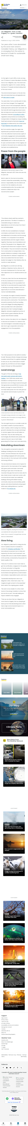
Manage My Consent (6, 1027)
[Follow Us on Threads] (17, 1068)
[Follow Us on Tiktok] (14, 1068)
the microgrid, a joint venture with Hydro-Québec (11, 376)
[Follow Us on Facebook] (3, 1068)
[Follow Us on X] (21, 1068)
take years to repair (8, 97)
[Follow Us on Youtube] (10, 1068)
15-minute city (11, 488)
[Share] (2, 37)
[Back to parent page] (4, 6)
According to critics (18, 114)
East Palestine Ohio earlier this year (12, 126)
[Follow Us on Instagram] (7, 1068)
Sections (22, 7)
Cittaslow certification (14, 549)
